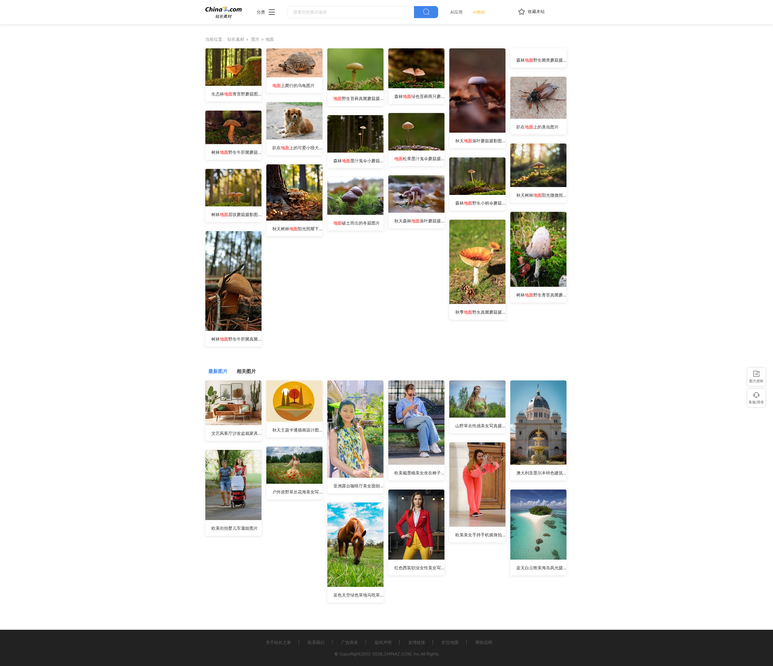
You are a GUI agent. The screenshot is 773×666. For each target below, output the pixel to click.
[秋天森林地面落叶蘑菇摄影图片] (416, 211)
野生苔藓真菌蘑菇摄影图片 (358, 98)
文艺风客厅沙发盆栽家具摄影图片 (236, 433)
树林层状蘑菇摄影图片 (236, 214)
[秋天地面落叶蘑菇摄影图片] (477, 131)
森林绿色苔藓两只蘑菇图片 (419, 96)
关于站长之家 (278, 642)
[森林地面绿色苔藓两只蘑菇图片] (416, 86)
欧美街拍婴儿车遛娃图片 (234, 528)
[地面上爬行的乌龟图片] (294, 75)
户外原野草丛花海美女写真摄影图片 (297, 491)
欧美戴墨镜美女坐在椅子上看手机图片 (419, 472)
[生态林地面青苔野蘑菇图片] (233, 84)
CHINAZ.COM (397, 653)
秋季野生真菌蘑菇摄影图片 (480, 312)
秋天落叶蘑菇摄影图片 (480, 140)
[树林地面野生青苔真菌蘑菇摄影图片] (538, 285)
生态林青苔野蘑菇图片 (236, 93)
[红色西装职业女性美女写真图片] (416, 558)
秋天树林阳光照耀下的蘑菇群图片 (297, 228)
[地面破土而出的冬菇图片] (355, 213)
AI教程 (479, 12)
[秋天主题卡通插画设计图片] (294, 420)
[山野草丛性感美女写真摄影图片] (477, 416)
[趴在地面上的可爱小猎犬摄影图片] (294, 138)
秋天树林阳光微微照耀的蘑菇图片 (541, 195)
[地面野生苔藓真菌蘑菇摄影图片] (355, 88)
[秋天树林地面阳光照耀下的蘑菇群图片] (294, 218)
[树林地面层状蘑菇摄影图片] (233, 204)
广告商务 (349, 642)
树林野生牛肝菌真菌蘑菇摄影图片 (236, 338)
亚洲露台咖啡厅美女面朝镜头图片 (358, 485)
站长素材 (235, 39)
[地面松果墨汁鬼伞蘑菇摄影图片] (416, 148)
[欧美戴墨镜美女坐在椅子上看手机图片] (416, 463)
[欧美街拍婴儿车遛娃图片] (233, 518)
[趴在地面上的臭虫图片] (538, 117)
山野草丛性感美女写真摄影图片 (480, 425)
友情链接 (416, 642)
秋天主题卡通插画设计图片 (297, 429)
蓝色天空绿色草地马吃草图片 (358, 594)
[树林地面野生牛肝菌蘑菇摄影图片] (233, 142)
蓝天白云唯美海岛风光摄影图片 (541, 567)
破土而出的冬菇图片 (356, 222)
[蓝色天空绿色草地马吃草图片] (355, 585)
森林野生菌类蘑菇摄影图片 (541, 60)
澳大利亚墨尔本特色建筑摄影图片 (541, 472)
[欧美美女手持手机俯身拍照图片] (477, 525)
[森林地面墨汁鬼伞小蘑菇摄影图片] (355, 151)
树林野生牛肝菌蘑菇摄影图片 (236, 152)
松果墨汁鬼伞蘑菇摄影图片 (419, 158)
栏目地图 (450, 642)
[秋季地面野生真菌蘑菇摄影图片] (477, 302)
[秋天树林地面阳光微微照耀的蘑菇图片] (538, 185)
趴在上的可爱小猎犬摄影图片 (297, 147)
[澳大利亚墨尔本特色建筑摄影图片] (538, 463)
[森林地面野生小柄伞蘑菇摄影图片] (477, 193)
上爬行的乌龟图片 (293, 85)
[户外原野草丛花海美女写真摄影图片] (294, 482)
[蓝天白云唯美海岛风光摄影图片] (538, 558)
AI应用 (456, 12)
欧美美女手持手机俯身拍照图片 (480, 534)
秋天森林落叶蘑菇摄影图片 (419, 220)
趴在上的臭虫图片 (537, 126)
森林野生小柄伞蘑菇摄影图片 (480, 202)
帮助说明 (483, 642)
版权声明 (383, 642)
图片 (255, 39)
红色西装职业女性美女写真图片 (419, 567)
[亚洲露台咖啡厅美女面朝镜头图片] (355, 476)
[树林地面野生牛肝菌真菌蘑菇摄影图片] (233, 329)
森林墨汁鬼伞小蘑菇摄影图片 (358, 160)
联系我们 (316, 642)
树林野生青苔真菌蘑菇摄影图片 (541, 294)
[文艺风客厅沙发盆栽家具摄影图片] (233, 423)
